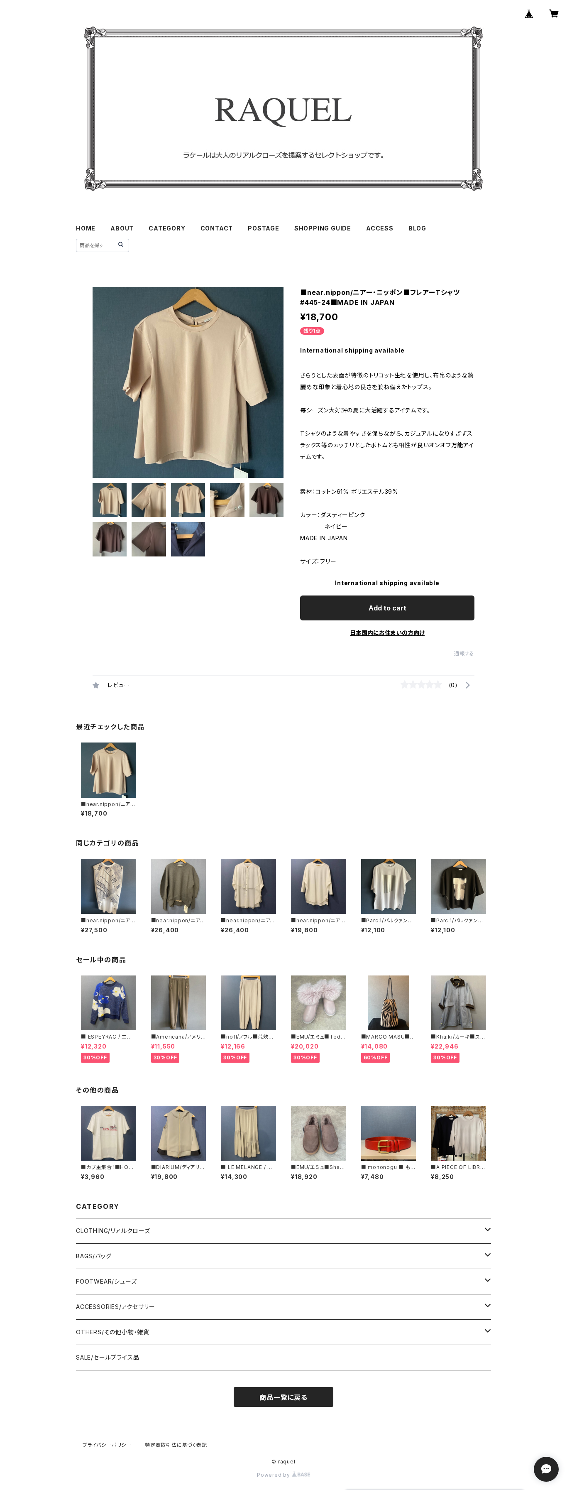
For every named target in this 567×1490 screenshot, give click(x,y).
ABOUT (122, 228)
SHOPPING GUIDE (322, 228)
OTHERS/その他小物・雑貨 (112, 1332)
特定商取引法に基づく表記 (176, 1445)
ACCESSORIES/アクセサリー (115, 1306)
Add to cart (387, 608)
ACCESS (379, 228)
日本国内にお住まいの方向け (387, 632)
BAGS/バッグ (93, 1256)
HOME (85, 228)
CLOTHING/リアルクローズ (113, 1230)
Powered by (274, 1475)
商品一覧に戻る (283, 1397)
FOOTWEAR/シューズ (106, 1281)
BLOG (417, 228)
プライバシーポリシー (107, 1445)
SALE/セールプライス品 (107, 1357)
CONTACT (216, 228)
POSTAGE (263, 228)
